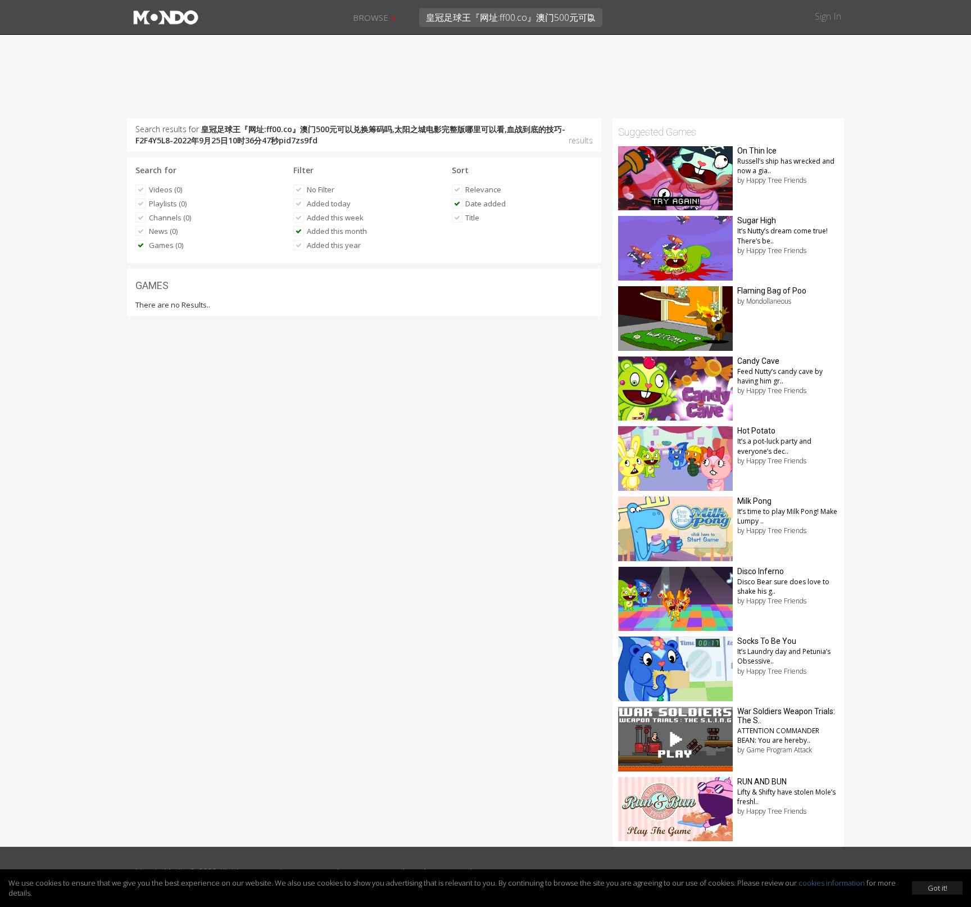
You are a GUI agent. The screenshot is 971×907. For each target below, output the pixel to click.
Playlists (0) (168, 203)
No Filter (320, 189)
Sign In (828, 16)
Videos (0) (165, 189)
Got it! (937, 888)
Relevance (483, 189)
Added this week (335, 218)
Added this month (337, 231)
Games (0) (166, 245)
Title (472, 218)
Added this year (334, 245)
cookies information (831, 883)
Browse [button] (372, 17)
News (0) (163, 231)
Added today (329, 203)
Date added (485, 203)
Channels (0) (170, 218)
